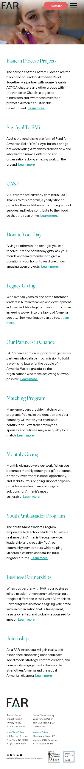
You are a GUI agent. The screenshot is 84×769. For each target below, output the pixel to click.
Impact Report (14, 718)
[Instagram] (7, 755)
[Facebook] (11, 755)
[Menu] (73, 5)
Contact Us (39, 726)
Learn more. (36, 108)
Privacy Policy (14, 722)
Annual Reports (15, 715)
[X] (14, 755)
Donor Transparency (43, 715)
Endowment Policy (43, 718)
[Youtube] (21, 755)
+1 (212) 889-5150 (16, 743)
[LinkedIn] (17, 755)
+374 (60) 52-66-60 (43, 743)
